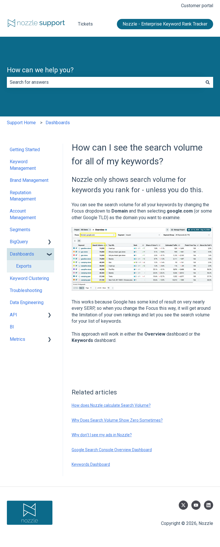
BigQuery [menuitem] (19, 241)
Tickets (85, 24)
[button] (49, 242)
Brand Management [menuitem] (29, 180)
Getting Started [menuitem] (25, 149)
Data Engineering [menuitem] (27, 302)
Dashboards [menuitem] (22, 254)
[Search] (207, 82)
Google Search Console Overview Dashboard (112, 449)
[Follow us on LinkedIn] (208, 505)
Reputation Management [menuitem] (23, 196)
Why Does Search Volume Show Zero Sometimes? (117, 420)
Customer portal (197, 5)
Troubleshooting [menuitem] (26, 290)
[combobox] (104, 82)
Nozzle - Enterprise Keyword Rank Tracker (165, 24)
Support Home (21, 122)
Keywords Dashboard (91, 464)
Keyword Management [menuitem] (23, 165)
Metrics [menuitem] (17, 339)
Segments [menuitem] (20, 229)
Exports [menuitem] (24, 266)
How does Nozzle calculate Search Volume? (111, 405)
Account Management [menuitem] (23, 214)
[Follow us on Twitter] (183, 505)
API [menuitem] (13, 315)
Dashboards (58, 122)
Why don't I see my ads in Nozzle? (102, 435)
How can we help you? (40, 70)
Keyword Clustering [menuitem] (29, 278)
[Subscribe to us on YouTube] (196, 505)
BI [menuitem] (12, 327)
